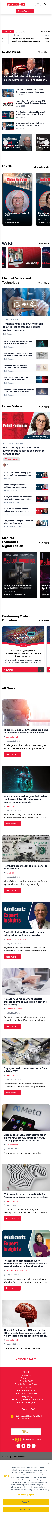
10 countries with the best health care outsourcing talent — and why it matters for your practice (15, 39)
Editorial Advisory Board (26, 1384)
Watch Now (13, 459)
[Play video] (26, 426)
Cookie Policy (44, 1489)
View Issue (8, 595)
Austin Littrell (8, 515)
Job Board (26, 1387)
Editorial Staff (26, 1381)
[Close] (49, 1463)
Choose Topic (23, 11)
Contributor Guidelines (26, 1393)
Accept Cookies (26, 1509)
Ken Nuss (10, 873)
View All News (24, 1358)
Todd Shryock (8, 347)
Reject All (26, 1502)
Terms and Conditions (26, 1390)
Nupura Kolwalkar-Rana (16, 1270)
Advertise (26, 1375)
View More (45, 31)
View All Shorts (41, 167)
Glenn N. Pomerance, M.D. (17, 939)
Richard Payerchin (10, 491)
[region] (26, 1487)
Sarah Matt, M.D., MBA (12, 503)
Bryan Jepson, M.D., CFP (12, 527)
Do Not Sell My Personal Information (26, 1399)
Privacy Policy (26, 1396)
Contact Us (26, 1378)
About (26, 1372)
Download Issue (19, 595)
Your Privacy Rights (26, 1402)
